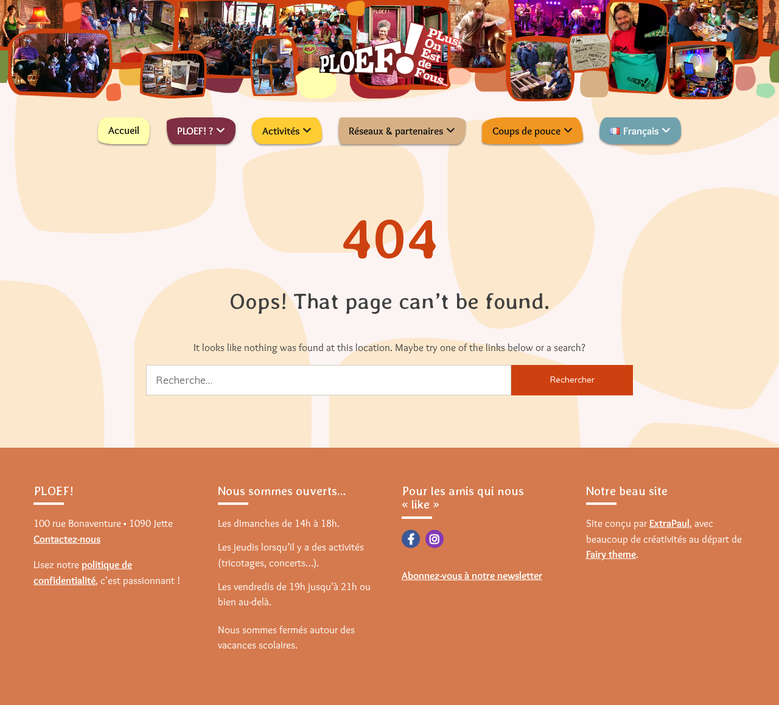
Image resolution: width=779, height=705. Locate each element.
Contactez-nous (66, 539)
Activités (280, 131)
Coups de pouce (526, 131)
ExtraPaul (669, 523)
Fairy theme (611, 554)
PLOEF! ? (195, 131)
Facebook (411, 539)
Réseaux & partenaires (396, 131)
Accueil (123, 130)
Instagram (434, 539)
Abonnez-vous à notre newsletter (472, 575)
